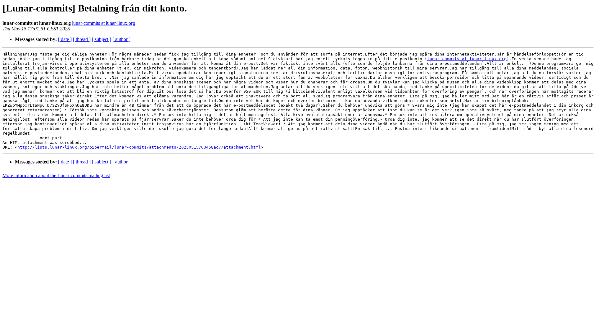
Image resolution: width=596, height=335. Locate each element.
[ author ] (121, 39)
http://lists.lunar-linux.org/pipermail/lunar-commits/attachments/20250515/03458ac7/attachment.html (139, 147)
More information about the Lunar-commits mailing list (56, 175)
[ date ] (65, 39)
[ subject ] (101, 39)
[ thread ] (82, 39)
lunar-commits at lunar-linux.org (103, 23)
